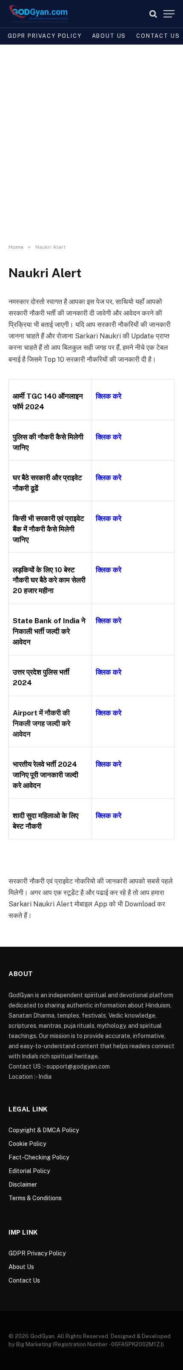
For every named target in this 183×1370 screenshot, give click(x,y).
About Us (109, 36)
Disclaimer (23, 1184)
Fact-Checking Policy (39, 1157)
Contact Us (24, 1280)
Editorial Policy (29, 1170)
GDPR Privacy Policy (45, 36)
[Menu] (168, 13)
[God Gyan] (39, 14)
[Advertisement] (91, 144)
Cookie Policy (27, 1143)
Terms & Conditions (35, 1198)
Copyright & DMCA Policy (44, 1130)
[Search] (153, 13)
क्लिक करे (108, 437)
